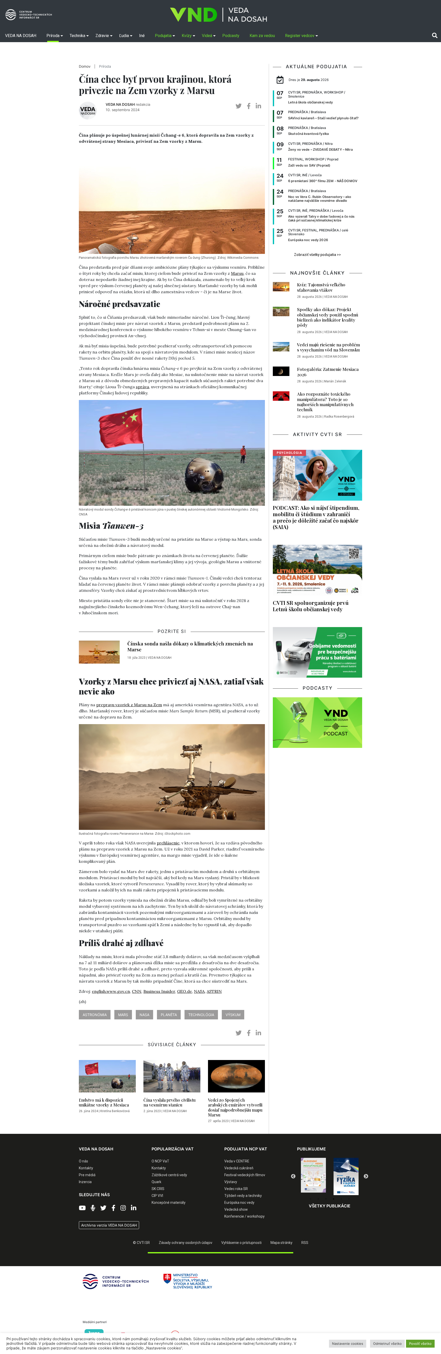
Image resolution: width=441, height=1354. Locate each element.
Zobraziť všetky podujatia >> (317, 255)
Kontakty (86, 1168)
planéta (169, 1014)
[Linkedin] (133, 1208)
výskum (233, 1014)
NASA (199, 991)
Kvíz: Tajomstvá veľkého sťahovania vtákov (321, 287)
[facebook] (249, 106)
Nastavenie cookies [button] (347, 1343)
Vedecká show (236, 1209)
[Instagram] (123, 1208)
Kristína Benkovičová (115, 1111)
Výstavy (230, 1182)
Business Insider (159, 991)
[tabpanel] (313, 1176)
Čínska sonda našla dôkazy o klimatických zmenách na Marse (190, 646)
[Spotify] (93, 1208)
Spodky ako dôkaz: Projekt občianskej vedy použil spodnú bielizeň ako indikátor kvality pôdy (327, 317)
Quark (156, 1182)
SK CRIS (158, 1189)
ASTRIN (214, 991)
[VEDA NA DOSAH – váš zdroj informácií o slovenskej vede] (218, 14)
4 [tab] (333, 1199)
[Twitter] (103, 1208)
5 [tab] (341, 1199)
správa (142, 386)
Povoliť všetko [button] (420, 1343)
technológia (201, 1014)
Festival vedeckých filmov (244, 1175)
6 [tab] (348, 1199)
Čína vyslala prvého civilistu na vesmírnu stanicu (169, 1102)
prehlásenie (168, 842)
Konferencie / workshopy (244, 1216)
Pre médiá (87, 1175)
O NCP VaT (160, 1161)
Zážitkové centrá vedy (169, 1175)
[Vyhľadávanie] (434, 35)
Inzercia (85, 1182)
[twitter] (239, 106)
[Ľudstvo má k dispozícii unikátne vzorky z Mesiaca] (107, 1077)
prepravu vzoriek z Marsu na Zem (129, 704)
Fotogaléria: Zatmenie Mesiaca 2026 (328, 371)
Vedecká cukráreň (238, 1168)
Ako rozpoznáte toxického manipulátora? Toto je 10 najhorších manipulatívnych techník (325, 401)
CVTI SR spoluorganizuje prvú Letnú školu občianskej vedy (311, 606)
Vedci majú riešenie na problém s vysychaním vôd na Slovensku (328, 347)
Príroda (105, 66)
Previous (293, 1176)
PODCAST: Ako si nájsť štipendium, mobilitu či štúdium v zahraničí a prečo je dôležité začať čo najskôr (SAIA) (316, 517)
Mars (123, 1014)
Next (366, 1176)
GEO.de (184, 991)
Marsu (237, 273)
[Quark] (346, 1176)
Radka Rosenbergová (339, 416)
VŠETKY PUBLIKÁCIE (329, 1205)
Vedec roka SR (236, 1189)
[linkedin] (258, 106)
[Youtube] (82, 1208)
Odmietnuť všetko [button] (387, 1343)
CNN (136, 991)
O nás (83, 1161)
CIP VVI (157, 1196)
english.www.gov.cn (111, 991)
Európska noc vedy (239, 1202)
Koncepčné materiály (169, 1202)
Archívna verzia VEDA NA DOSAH (109, 1225)
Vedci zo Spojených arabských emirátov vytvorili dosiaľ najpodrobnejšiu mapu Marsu (235, 1107)
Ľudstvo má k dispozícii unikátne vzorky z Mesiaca (104, 1102)
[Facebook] (113, 1208)
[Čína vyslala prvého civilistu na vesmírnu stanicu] (171, 1077)
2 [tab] (318, 1199)
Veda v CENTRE (236, 1161)
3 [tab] (325, 1199)
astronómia (95, 1014)
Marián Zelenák (335, 381)
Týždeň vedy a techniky (243, 1196)
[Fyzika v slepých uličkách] (313, 1176)
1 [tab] (310, 1199)
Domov (85, 66)
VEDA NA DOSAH (120, 104)
